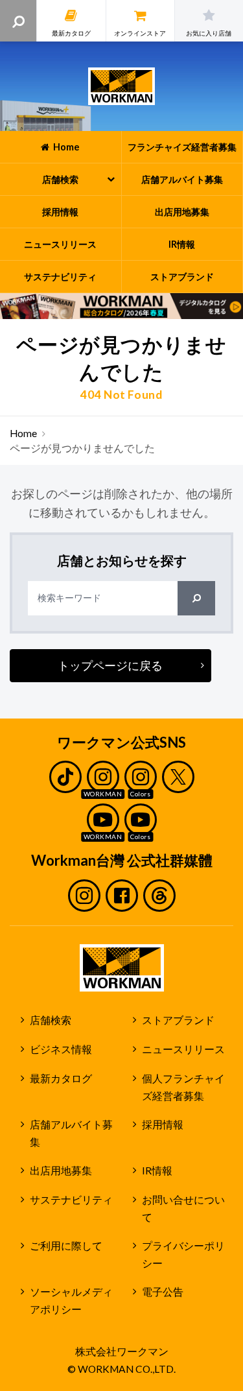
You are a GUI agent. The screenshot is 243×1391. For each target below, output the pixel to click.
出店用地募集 (61, 1170)
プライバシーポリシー (183, 1254)
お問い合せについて (183, 1208)
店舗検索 (50, 1020)
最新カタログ (61, 1078)
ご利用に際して (66, 1246)
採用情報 (162, 1124)
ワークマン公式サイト (121, 86)
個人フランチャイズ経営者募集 (183, 1087)
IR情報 (157, 1170)
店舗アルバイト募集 (71, 1133)
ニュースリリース (183, 1049)
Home (23, 433)
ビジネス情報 (61, 1049)
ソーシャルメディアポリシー (71, 1300)
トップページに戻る (110, 665)
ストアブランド (178, 1020)
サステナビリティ (71, 1200)
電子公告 (162, 1292)
